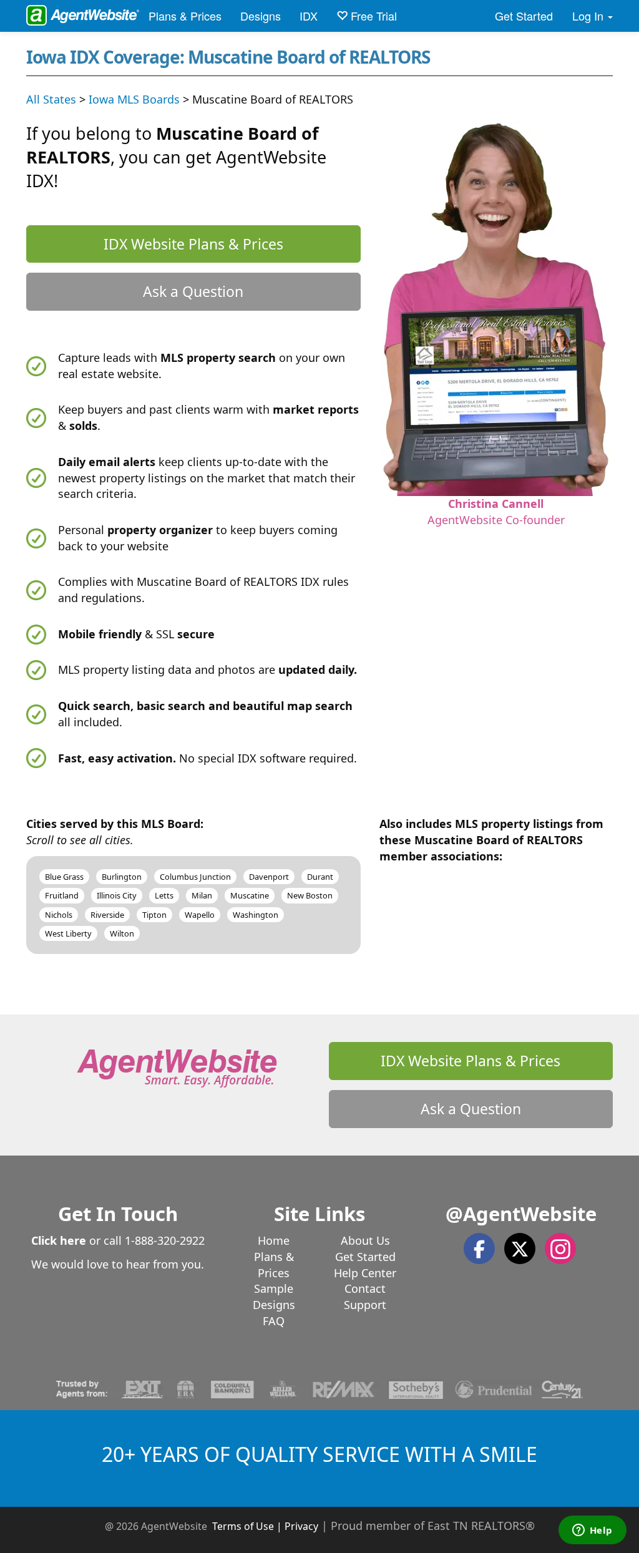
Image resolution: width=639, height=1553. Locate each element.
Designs (260, 15)
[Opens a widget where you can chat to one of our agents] (592, 1531)
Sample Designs (274, 1296)
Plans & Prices (185, 15)
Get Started (524, 15)
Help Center (365, 1272)
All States (51, 99)
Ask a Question (193, 291)
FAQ (274, 1320)
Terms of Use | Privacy (265, 1526)
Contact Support (365, 1296)
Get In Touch (118, 1213)
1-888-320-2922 (165, 1240)
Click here (58, 1240)
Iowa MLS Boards (134, 99)
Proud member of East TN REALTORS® (433, 1525)
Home (274, 1240)
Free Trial (372, 15)
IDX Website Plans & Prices (193, 244)
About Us (365, 1240)
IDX (309, 15)
